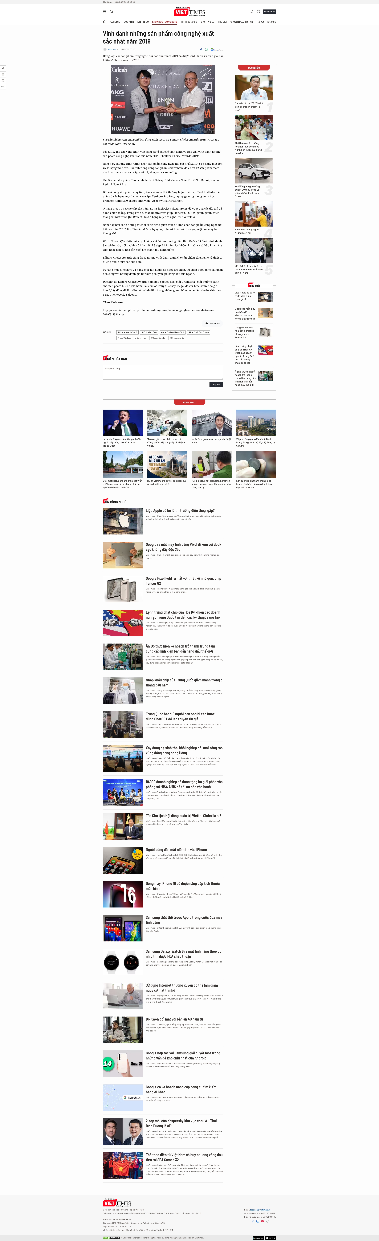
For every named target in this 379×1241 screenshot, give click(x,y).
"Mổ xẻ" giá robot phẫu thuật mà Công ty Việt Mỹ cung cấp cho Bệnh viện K (166, 442)
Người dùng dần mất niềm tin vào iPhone (176, 849)
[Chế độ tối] (258, 11)
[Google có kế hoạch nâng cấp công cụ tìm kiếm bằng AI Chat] (123, 1097)
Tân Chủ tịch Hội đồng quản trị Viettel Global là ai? (183, 815)
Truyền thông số (266, 22)
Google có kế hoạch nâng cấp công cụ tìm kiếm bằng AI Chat (181, 1089)
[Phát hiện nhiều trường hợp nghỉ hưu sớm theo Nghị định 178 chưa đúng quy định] (254, 127)
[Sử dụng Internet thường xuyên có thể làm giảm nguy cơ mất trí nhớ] (123, 996)
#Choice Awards (177, 338)
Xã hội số (115, 22)
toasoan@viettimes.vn (260, 1210)
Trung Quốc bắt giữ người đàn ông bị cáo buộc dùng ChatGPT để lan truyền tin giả (180, 716)
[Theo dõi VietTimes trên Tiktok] (267, 1221)
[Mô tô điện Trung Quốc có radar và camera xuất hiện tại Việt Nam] (254, 250)
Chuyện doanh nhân (241, 22)
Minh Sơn (112, 49)
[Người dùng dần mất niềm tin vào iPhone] (123, 860)
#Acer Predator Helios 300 (172, 332)
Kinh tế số (143, 22)
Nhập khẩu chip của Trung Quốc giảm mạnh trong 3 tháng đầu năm (184, 682)
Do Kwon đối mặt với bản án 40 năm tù (174, 1019)
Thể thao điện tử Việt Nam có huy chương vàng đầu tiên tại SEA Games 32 (184, 1157)
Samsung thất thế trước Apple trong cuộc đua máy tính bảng (184, 920)
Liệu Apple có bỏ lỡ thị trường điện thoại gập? (245, 296)
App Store (258, 1238)
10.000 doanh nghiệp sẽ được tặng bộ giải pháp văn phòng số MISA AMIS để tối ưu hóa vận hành (184, 784)
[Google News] (217, 49)
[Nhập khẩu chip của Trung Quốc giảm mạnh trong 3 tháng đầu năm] (123, 690)
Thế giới (222, 22)
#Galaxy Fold (140, 338)
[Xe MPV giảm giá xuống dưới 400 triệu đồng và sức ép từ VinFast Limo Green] (254, 170)
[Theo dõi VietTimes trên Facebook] (253, 1221)
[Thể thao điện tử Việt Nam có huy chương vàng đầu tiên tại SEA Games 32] (123, 1165)
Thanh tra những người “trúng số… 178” (247, 231)
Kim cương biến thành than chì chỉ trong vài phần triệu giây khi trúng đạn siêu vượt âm (254, 484)
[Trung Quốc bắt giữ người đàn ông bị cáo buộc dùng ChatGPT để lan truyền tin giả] (123, 724)
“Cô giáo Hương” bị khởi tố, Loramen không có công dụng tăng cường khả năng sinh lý (211, 484)
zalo (257, 1221)
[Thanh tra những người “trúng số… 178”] (254, 214)
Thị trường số (189, 22)
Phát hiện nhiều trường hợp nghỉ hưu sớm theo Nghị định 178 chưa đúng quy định (248, 148)
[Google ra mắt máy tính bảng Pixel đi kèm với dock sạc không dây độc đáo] (265, 313)
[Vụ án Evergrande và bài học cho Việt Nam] (212, 423)
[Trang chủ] (104, 22)
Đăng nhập (269, 11)
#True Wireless (124, 338)
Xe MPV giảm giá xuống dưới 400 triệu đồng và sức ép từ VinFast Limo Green (247, 191)
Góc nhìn (129, 22)
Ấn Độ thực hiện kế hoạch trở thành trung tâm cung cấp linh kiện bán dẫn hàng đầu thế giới (245, 378)
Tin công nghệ (115, 502)
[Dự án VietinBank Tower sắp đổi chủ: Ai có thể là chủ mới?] (167, 464)
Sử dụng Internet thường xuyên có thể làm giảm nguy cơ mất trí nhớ (182, 987)
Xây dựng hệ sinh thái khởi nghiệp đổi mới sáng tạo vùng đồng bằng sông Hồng (184, 750)
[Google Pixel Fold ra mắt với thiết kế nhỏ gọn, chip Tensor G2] (265, 332)
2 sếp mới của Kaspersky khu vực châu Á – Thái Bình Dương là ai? (181, 1123)
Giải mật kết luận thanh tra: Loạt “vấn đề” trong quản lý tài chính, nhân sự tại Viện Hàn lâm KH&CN (122, 484)
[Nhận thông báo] (252, 11)
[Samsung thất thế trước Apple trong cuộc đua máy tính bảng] (123, 928)
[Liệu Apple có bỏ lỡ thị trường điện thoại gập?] (265, 297)
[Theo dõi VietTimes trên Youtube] (262, 1221)
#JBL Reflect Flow (149, 332)
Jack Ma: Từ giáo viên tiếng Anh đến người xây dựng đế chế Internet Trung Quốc (122, 442)
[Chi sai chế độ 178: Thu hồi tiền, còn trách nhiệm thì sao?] (254, 87)
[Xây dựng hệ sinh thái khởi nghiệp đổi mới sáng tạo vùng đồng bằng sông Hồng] (123, 758)
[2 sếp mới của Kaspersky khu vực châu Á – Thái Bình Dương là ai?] (123, 1131)
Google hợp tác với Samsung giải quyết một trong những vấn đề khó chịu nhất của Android (183, 1055)
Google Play (270, 1238)
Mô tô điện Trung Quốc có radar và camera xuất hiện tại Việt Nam (249, 269)
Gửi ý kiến (216, 385)
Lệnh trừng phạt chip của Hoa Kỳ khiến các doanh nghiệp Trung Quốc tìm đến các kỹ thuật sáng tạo (245, 354)
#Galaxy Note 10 (158, 338)
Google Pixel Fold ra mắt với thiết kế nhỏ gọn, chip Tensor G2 (244, 332)
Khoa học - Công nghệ (164, 22)
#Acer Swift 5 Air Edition (199, 332)
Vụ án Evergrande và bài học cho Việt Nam (211, 441)
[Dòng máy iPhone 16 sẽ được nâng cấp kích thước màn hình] (123, 894)
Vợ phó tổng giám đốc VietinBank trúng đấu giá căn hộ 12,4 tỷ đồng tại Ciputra (256, 442)
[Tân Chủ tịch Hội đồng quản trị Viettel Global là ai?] (123, 826)
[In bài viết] (206, 49)
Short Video (207, 22)
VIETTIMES (189, 11)
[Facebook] (201, 49)
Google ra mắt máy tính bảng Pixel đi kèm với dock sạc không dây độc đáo (245, 313)
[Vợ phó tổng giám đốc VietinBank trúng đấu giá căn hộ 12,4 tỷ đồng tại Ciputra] (256, 423)
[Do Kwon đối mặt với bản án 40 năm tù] (123, 1030)
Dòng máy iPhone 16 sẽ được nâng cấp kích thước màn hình (183, 886)
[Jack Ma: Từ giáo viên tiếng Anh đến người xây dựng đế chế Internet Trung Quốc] (123, 423)
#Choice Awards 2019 (127, 332)
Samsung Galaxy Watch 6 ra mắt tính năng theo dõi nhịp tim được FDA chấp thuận (184, 953)
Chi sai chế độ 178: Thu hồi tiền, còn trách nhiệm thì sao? (249, 106)
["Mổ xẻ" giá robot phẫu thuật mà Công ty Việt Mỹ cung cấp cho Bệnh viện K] (167, 423)
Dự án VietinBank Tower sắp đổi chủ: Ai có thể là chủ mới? (166, 482)
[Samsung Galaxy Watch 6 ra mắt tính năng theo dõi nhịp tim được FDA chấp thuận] (123, 962)
